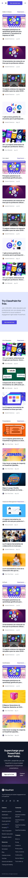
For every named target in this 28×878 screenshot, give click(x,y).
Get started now (15, 3)
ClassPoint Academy (20, 830)
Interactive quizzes (7, 811)
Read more (21, 12)
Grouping (5, 827)
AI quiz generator (6, 821)
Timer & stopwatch (6, 830)
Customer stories (6, 855)
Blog (3, 852)
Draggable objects (6, 837)
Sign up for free (9, 774)
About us (17, 839)
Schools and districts (7, 861)
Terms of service (19, 851)
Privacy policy (18, 848)
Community (18, 811)
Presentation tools (6, 818)
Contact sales (22, 774)
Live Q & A (5, 824)
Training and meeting (7, 864)
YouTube (4, 858)
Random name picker (7, 834)
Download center (6, 846)
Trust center (18, 861)
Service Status (19, 858)
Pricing (17, 842)
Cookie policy (18, 855)
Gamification (5, 814)
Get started (5, 849)
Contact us (18, 845)
